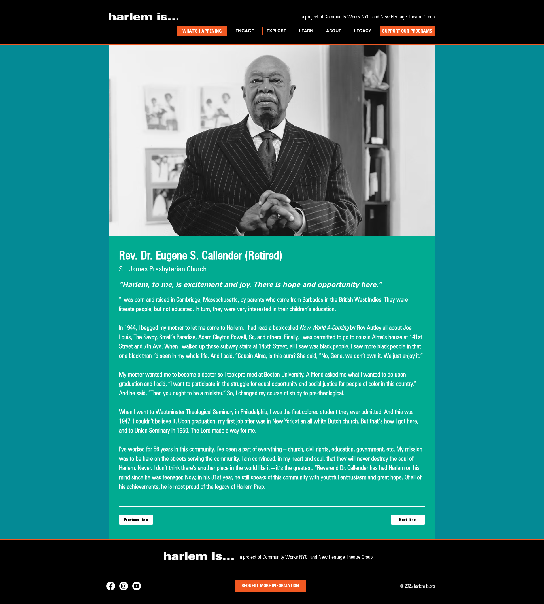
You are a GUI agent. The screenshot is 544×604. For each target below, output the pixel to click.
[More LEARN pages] (316, 31)
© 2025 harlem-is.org (417, 586)
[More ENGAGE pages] (257, 31)
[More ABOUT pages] (344, 31)
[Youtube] (136, 586)
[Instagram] (123, 586)
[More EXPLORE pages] (289, 31)
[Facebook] (110, 586)
